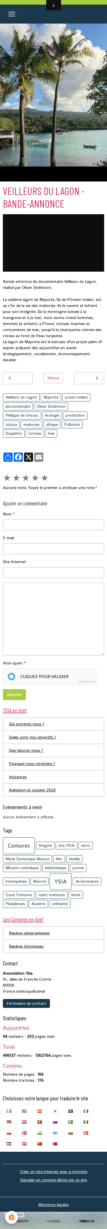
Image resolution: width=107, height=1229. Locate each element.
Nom (7, 514)
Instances (18, 776)
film (59, 858)
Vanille (74, 858)
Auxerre (38, 903)
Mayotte (50, 397)
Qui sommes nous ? (26, 723)
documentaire (17, 406)
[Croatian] (24, 1143)
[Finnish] (55, 1132)
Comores (19, 845)
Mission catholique (22, 867)
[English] (24, 1110)
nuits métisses (52, 894)
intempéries (16, 881)
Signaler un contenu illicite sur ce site (53, 1179)
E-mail (8, 537)
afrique (52, 424)
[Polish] (9, 1132)
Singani (45, 845)
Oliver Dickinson (51, 406)
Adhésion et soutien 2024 (32, 790)
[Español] (40, 1110)
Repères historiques (26, 946)
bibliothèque (55, 867)
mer (51, 433)
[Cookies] (11, 1217)
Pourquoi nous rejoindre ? (32, 763)
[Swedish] (70, 1121)
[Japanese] (55, 1110)
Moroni (39, 881)
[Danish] (86, 1132)
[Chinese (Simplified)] (40, 1143)
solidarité (60, 903)
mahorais (31, 424)
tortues (34, 433)
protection (75, 415)
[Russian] (55, 1121)
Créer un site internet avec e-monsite (53, 1171)
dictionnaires (87, 881)
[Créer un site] (20, 1221)
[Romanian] (86, 1121)
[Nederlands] (24, 1121)
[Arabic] (70, 1110)
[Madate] (53, 1221)
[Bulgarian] (70, 1132)
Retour (53, 377)
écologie (52, 415)
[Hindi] (40, 1132)
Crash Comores (18, 894)
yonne (78, 867)
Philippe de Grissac (22, 415)
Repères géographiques (29, 933)
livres (75, 894)
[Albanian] (55, 1143)
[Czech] (9, 1143)
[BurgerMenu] (12, 14)
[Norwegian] (24, 1132)
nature (11, 424)
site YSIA (66, 845)
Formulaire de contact (26, 1003)
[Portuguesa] (40, 1121)
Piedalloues (15, 903)
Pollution (72, 424)
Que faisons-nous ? (26, 750)
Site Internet (14, 561)
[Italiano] (86, 1110)
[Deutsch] (9, 1121)
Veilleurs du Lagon (21, 397)
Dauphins (13, 433)
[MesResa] (86, 1221)
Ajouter (14, 694)
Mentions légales (53, 1204)
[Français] (9, 1110)
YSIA (60, 881)
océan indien (76, 397)
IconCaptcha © (86, 681)
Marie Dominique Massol (27, 858)
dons (85, 845)
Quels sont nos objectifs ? (32, 737)
